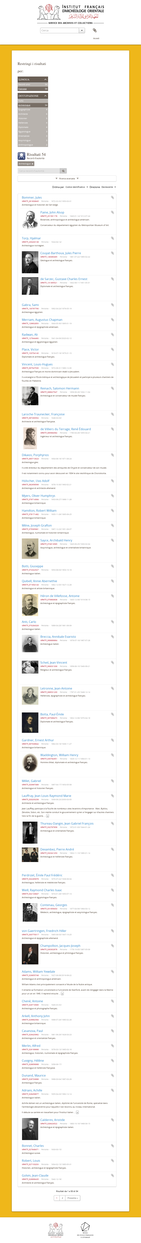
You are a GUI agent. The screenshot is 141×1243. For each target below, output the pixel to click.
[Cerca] (63, 171)
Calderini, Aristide (52, 1120)
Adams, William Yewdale (38, 972)
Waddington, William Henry (59, 755)
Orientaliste (23, 136)
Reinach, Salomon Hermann (59, 388)
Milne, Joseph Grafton (37, 525)
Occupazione (28, 95)
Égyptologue (24, 131)
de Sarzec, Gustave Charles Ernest (63, 279)
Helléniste (23, 122)
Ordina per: (58, 187)
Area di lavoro (94, 30)
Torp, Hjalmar (31, 238)
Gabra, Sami (30, 305)
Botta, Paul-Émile (52, 714)
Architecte (23, 113)
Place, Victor (30, 349)
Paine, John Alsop (52, 212)
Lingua (24, 79)
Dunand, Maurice (34, 1075)
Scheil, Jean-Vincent (53, 662)
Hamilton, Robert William (39, 511)
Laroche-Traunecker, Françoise (43, 414)
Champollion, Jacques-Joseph (60, 946)
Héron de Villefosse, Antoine (59, 596)
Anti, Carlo (29, 622)
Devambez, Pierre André (57, 849)
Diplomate (23, 127)
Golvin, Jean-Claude (35, 1175)
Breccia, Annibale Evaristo (58, 637)
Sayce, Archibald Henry (56, 540)
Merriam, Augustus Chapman (42, 320)
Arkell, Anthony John (36, 1016)
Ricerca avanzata (67, 178)
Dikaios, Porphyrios (35, 455)
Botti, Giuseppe (32, 566)
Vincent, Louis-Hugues (37, 364)
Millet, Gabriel (31, 781)
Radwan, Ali (30, 335)
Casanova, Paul (32, 1031)
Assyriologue (24, 140)
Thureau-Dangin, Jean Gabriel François (67, 823)
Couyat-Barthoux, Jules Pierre (60, 253)
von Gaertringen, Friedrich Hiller (44, 931)
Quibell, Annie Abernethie (39, 581)
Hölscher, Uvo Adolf (35, 481)
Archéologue (24, 105)
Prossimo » (73, 1198)
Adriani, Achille (32, 1090)
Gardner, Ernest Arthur (38, 740)
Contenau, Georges (53, 905)
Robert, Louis (31, 1161)
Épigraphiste (24, 109)
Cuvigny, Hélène (33, 1061)
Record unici (24, 84)
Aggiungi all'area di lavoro (112, 197)
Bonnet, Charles (33, 1146)
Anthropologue (25, 144)
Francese (22, 88)
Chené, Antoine (32, 1001)
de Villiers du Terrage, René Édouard (65, 429)
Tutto (21, 100)
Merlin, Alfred (31, 1046)
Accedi (96, 38)
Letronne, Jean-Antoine (56, 688)
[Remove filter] (32, 164)
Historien (22, 118)
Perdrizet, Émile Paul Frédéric (42, 875)
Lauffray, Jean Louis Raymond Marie (46, 796)
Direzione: (95, 187)
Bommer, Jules (32, 197)
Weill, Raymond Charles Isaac (42, 890)
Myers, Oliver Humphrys (38, 496)
